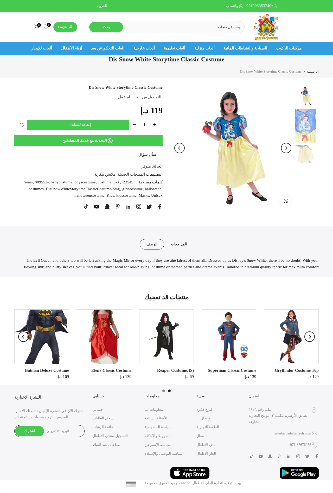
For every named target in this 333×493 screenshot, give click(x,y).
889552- (42, 182)
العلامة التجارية (207, 427)
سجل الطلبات (102, 418)
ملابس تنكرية (105, 174)
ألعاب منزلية (204, 48)
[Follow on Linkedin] (128, 207)
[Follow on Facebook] (160, 206)
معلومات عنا (153, 410)
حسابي (97, 410)
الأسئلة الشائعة (155, 418)
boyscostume (85, 182)
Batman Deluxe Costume (47, 370)
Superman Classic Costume (232, 370)
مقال (200, 436)
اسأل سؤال (147, 154)
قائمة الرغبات (102, 427)
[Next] (286, 148)
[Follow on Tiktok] (86, 206)
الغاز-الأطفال (206, 454)
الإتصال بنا (204, 418)
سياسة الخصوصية (157, 427)
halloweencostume (89, 195)
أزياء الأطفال (71, 48)
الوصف (151, 244)
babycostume (61, 182)
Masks (144, 195)
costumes (36, 189)
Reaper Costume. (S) (175, 370)
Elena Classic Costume (111, 370)
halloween (153, 189)
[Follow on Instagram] (138, 206)
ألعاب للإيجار (41, 48)
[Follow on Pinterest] (117, 206)
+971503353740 (259, 6)
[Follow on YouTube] (96, 206)
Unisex (157, 195)
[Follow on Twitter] (149, 206)
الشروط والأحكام (157, 436)
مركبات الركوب (289, 48)
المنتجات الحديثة (131, 174)
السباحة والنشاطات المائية (245, 48)
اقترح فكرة (205, 410)
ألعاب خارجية (144, 48)
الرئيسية (313, 71)
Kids (110, 195)
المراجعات (179, 244)
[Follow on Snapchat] (107, 206)
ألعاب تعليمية (174, 48)
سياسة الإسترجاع (157, 445)
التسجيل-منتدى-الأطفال (110, 436)
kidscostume (126, 195)
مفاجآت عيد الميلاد (106, 445)
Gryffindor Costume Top (297, 370)
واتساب (232, 6)
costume (104, 182)
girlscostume (132, 189)
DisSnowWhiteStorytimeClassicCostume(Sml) (83, 189)
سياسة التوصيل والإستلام (163, 454)
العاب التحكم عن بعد (107, 48)
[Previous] (179, 148)
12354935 (129, 182)
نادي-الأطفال (206, 445)
